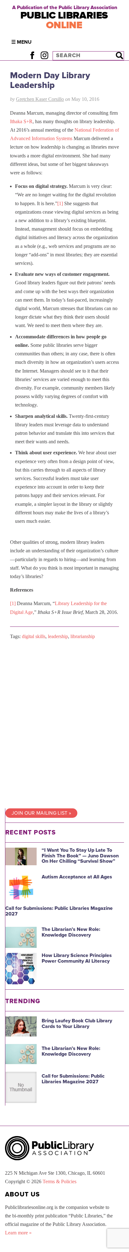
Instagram (44, 55)
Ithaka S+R (21, 121)
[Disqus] (64, 724)
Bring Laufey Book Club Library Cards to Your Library (77, 1024)
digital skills (33, 636)
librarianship (82, 636)
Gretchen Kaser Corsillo (40, 99)
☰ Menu (21, 42)
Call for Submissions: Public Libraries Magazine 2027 (59, 911)
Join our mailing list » (41, 813)
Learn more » (18, 1232)
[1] (60, 203)
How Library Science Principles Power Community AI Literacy (77, 958)
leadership (58, 636)
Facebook (32, 55)
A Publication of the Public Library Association (64, 7)
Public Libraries (64, 20)
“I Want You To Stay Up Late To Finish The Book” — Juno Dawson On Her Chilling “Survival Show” (80, 855)
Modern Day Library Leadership (50, 80)
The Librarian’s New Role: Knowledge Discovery (71, 932)
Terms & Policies (59, 1181)
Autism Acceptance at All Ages (77, 877)
